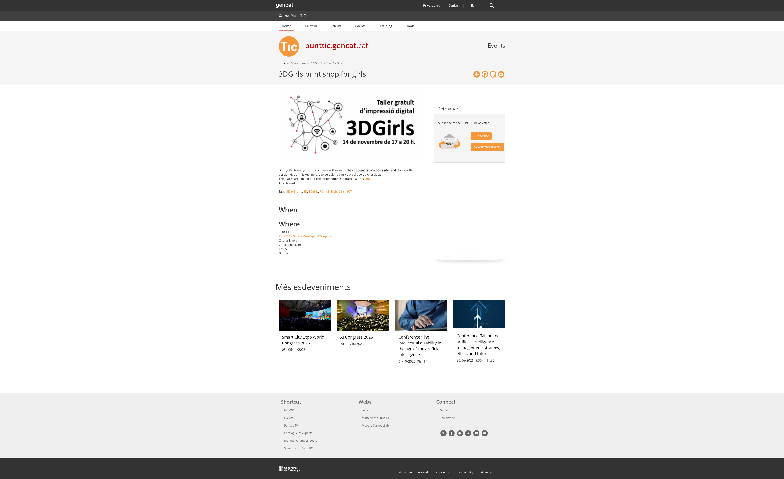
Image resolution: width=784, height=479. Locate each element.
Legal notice (443, 472)
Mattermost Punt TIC (376, 418)
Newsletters (447, 418)
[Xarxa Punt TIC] (290, 46)
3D (305, 191)
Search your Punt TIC (298, 448)
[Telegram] (460, 433)
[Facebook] (451, 433)
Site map (486, 472)
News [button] (336, 26)
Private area (431, 5)
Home (286, 26)
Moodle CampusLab (375, 425)
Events (360, 26)
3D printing (294, 191)
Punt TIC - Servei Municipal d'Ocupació (306, 236)
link (367, 179)
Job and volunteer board (300, 440)
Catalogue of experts (298, 433)
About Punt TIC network (413, 472)
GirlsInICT (345, 191)
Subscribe (481, 136)
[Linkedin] (484, 433)
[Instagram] (468, 433)
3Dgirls (313, 191)
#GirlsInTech (328, 191)
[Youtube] (476, 433)
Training (386, 26)
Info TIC (289, 410)
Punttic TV (291, 425)
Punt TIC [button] (311, 26)
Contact (454, 5)
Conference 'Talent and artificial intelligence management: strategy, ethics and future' (478, 344)
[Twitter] (443, 433)
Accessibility (465, 472)
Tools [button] (410, 26)
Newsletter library (487, 147)
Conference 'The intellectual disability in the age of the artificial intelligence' (419, 345)
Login (365, 410)
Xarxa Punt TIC (292, 15)
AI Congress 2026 (356, 337)
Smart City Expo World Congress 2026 (303, 340)
